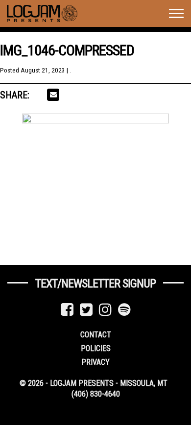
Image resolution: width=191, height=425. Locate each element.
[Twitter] (86, 309)
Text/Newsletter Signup (95, 283)
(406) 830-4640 (96, 394)
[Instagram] (105, 309)
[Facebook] (67, 309)
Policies (96, 348)
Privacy (95, 362)
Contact (95, 334)
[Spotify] (124, 309)
